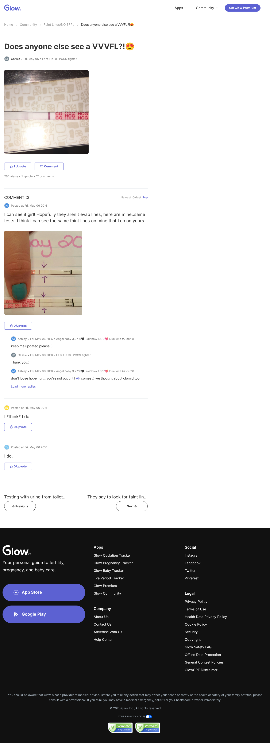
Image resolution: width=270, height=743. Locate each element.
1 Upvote (20, 166)
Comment (51, 166)
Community (28, 25)
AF (78, 378)
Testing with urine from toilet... (35, 496)
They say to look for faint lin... (117, 496)
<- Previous (20, 506)
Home (8, 25)
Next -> (132, 506)
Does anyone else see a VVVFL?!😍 (107, 25)
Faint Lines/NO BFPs (59, 25)
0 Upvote (20, 325)
